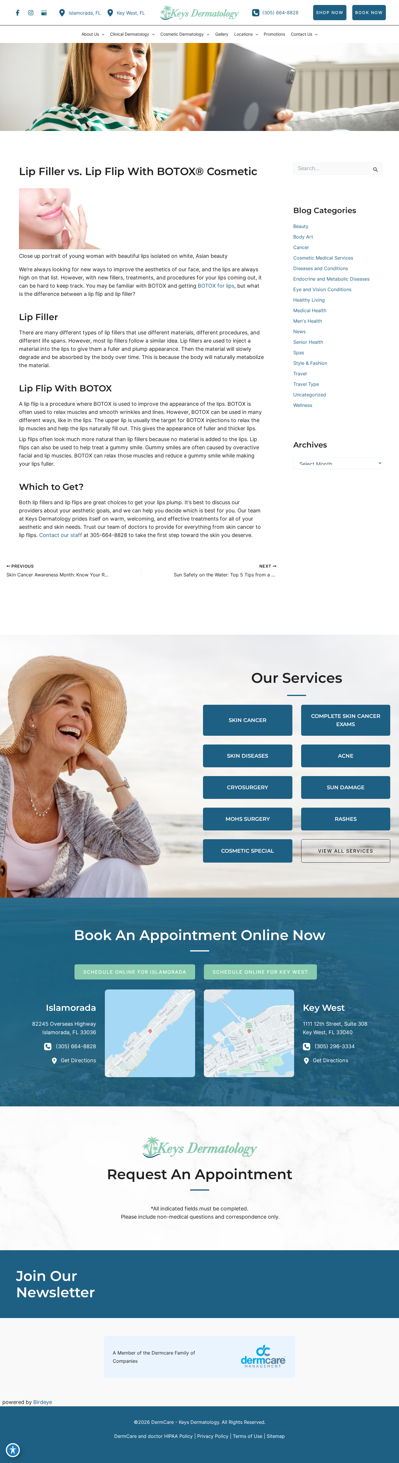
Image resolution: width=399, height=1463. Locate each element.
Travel (300, 373)
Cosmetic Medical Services (323, 258)
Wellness (302, 405)
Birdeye (42, 1402)
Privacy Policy (212, 1436)
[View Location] (63, 12)
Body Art (303, 237)
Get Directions (78, 1060)
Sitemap (276, 1436)
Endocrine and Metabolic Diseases (331, 279)
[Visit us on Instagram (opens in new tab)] (30, 12)
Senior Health (308, 342)
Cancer (301, 247)
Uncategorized (309, 395)
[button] (101, 34)
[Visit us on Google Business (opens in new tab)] (43, 12)
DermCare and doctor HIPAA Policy (153, 1436)
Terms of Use (247, 1436)
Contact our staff (60, 535)
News (299, 331)
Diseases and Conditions (320, 268)
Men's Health (307, 321)
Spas (298, 352)
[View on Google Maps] (150, 1033)
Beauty (300, 226)
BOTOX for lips (216, 286)
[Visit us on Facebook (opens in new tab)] (17, 12)
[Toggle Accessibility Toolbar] (13, 1450)
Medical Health (309, 310)
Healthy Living (309, 300)
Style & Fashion (310, 363)
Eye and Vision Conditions (322, 289)
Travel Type (306, 384)
